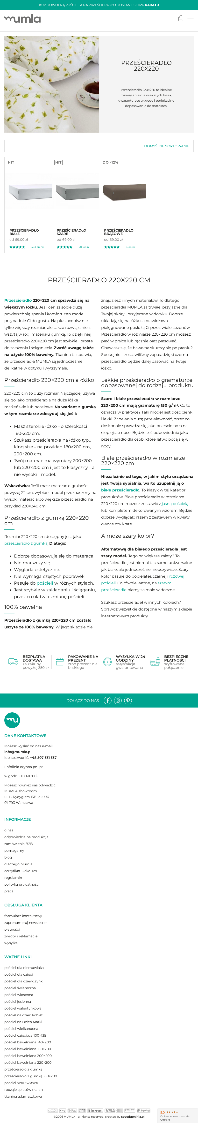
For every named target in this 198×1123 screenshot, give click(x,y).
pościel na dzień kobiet (23, 1015)
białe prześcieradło (120, 490)
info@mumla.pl (17, 752)
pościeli (45, 583)
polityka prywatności (22, 884)
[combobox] (167, 146)
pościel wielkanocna (21, 1028)
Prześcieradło (18, 300)
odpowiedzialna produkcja (26, 837)
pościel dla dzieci (18, 974)
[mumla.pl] (22, 18)
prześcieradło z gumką (26, 543)
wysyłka (11, 943)
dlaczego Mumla (18, 864)
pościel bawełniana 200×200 (28, 1056)
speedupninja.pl (132, 1116)
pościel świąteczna (20, 988)
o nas (8, 830)
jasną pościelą (175, 503)
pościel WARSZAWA (21, 1083)
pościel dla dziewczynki (23, 981)
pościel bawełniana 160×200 (27, 1049)
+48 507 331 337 (43, 757)
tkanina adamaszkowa (23, 1096)
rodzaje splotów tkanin (23, 1089)
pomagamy (14, 850)
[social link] (108, 700)
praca (9, 891)
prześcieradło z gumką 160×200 (30, 1076)
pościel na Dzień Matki (23, 1022)
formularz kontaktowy (23, 916)
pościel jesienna (17, 1001)
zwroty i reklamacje (20, 936)
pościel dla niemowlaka (24, 967)
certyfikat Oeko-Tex (20, 871)
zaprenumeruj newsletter (25, 922)
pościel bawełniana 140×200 (27, 1042)
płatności (12, 929)
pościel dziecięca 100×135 (25, 1035)
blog (8, 857)
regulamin (13, 877)
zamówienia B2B (18, 844)
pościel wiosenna (18, 995)
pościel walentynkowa (23, 1008)
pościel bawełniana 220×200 (27, 1062)
